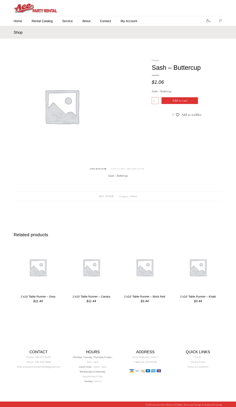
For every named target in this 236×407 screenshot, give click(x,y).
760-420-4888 (42, 361)
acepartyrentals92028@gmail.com (41, 366)
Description (98, 169)
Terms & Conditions (198, 366)
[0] (207, 21)
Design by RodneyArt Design (208, 404)
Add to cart (179, 101)
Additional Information (127, 169)
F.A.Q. (198, 357)
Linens (155, 60)
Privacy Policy (197, 361)
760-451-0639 (42, 357)
